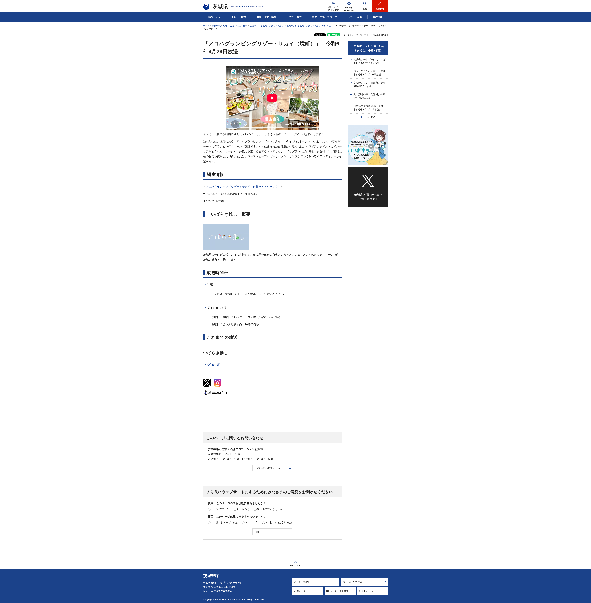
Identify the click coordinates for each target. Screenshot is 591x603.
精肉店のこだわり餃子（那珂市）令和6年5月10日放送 (369, 73)
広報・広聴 (228, 25)
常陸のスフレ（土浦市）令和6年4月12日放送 (369, 84)
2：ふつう (243, 509)
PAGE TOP (295, 565)
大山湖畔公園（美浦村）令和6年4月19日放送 (369, 96)
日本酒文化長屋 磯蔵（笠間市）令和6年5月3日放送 (368, 108)
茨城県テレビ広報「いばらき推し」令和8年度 (309, 25)
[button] (349, 6)
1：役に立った (220, 509)
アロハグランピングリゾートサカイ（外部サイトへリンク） (243, 186)
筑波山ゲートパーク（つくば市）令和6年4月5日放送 (369, 61)
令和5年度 (213, 364)
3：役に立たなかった (270, 509)
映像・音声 (241, 25)
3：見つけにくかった (278, 522)
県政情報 (216, 25)
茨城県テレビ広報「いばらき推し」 (267, 25)
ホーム (206, 25)
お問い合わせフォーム (267, 468)
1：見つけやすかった (224, 522)
